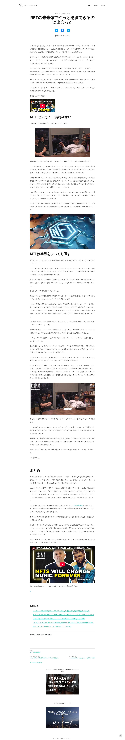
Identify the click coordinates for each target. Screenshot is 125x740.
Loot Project (78, 505)
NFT (31, 652)
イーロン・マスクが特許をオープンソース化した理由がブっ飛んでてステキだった (61, 611)
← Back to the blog (36, 662)
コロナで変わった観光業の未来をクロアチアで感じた (44, 658)
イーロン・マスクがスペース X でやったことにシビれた (52, 626)
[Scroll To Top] (120, 735)
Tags (89, 5)
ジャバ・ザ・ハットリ (66, 738)
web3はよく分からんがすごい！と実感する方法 (82, 658)
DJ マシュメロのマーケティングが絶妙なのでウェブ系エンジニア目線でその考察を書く (63, 623)
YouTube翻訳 (36, 652)
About (96, 5)
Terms (103, 5)
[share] (56, 30)
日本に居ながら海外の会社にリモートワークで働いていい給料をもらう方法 (59, 619)
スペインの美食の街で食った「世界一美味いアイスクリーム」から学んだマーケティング (63, 615)
